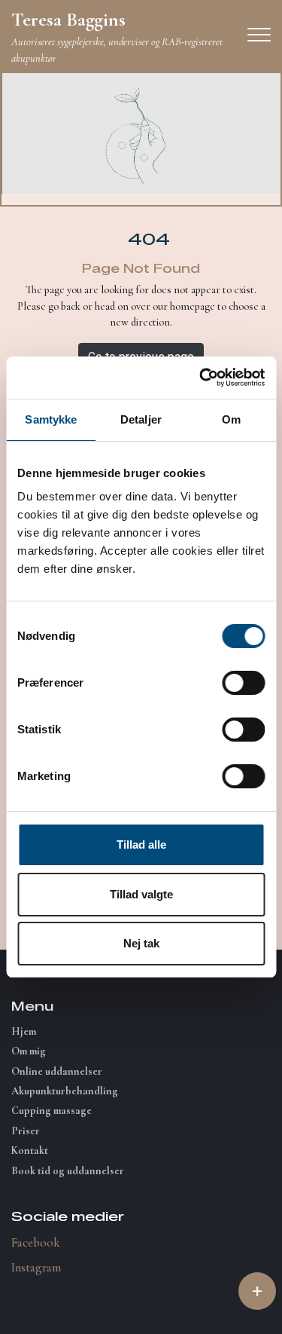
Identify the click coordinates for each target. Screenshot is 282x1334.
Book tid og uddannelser (67, 1171)
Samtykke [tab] (51, 419)
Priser (25, 1131)
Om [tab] (231, 419)
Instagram (36, 1267)
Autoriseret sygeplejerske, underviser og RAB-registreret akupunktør (117, 36)
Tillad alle (141, 844)
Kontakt (29, 1151)
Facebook (35, 1242)
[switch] (243, 683)
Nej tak (141, 943)
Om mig (28, 1051)
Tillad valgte (141, 894)
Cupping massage (51, 1111)
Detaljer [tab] (141, 419)
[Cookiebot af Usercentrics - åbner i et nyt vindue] (201, 377)
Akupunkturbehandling (64, 1091)
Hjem (23, 1032)
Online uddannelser (56, 1071)
